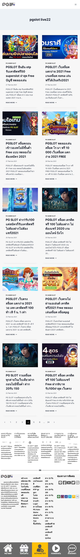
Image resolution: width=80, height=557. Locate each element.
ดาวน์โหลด (37, 507)
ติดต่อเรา (24, 504)
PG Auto (36, 509)
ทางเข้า (36, 501)
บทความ (24, 498)
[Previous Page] (4, 422)
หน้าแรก (24, 478)
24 (48, 422)
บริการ (23, 507)
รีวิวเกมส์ (24, 501)
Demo (35, 498)
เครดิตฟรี (36, 478)
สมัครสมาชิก (26, 481)
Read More (11, 102)
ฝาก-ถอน (24, 484)
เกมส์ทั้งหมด (25, 490)
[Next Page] (54, 422)
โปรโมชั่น (25, 487)
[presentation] (20, 47)
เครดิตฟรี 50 (50, 524)
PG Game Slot (11, 63)
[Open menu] (76, 4)
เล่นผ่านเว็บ (37, 515)
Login (35, 504)
